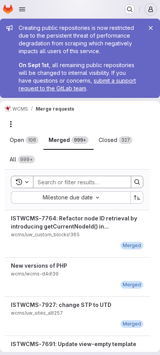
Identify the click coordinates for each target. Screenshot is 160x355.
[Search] (137, 182)
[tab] (24, 140)
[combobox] (70, 197)
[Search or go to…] (129, 9)
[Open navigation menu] (22, 9)
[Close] (150, 28)
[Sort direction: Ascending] (137, 197)
